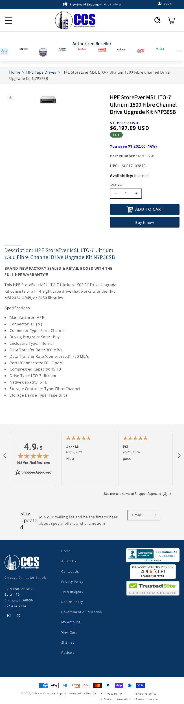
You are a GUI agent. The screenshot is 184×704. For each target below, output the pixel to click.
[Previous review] (5, 455)
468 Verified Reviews (33, 463)
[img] (33, 456)
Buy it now (144, 222)
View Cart (69, 632)
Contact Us (70, 571)
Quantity (116, 184)
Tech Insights (72, 592)
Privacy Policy (72, 581)
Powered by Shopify (82, 693)
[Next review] (179, 455)
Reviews (67, 652)
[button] (157, 20)
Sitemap (67, 642)
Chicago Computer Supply (49, 693)
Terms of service (147, 699)
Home (65, 551)
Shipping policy (146, 693)
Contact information (117, 699)
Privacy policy (113, 693)
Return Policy (72, 602)
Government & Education (81, 612)
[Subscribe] (155, 515)
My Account (70, 622)
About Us (68, 561)
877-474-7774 (15, 606)
